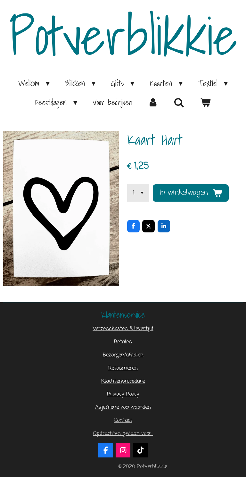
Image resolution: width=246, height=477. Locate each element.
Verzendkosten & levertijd (123, 329)
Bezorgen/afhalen (123, 355)
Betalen (123, 342)
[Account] (153, 102)
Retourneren (123, 368)
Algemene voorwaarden (123, 407)
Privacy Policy (123, 394)
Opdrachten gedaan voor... (123, 434)
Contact (123, 420)
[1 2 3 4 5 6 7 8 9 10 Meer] (138, 193)
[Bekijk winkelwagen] (205, 102)
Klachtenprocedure (123, 381)
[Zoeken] (179, 102)
